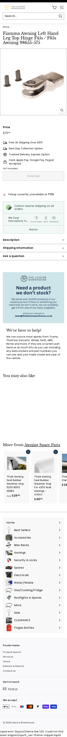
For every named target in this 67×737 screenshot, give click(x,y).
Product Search (12, 652)
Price (6, 127)
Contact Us (9, 670)
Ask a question (13, 256)
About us (8, 656)
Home (6, 27)
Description (11, 240)
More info (33, 229)
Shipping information (18, 248)
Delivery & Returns (13, 666)
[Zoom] (62, 110)
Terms (6, 661)
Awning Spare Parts (42, 445)
